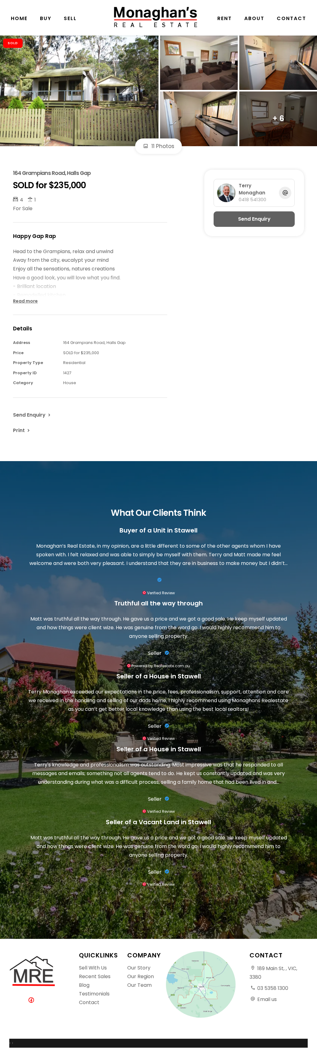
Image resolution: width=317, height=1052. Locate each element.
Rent (224, 18)
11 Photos (162, 146)
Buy (45, 18)
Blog (84, 985)
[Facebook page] (32, 1000)
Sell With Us (93, 967)
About (254, 18)
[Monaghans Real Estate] (158, 17)
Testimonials (94, 993)
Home (19, 18)
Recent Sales (95, 976)
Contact (291, 18)
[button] (22, 430)
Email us (267, 999)
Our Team (139, 985)
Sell (70, 18)
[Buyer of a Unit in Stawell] (158, 580)
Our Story (138, 967)
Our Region (140, 976)
